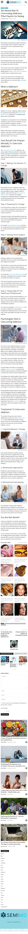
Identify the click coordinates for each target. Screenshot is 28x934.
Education (3, 872)
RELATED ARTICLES (6, 654)
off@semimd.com (17, 922)
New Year (3, 890)
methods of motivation (10, 369)
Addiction (7, 623)
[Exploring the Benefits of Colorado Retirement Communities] (14, 806)
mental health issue (19, 307)
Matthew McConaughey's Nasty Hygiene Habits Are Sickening (20, 600)
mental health (22, 623)
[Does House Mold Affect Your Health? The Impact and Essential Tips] (14, 832)
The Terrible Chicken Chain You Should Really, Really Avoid (7, 600)
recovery (3, 624)
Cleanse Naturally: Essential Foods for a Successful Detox (14, 739)
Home (2, 5)
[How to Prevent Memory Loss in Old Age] (23, 659)
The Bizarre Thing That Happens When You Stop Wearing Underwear (6, 561)
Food (2, 876)
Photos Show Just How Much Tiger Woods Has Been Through (20, 580)
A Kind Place (16, 401)
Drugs (16, 623)
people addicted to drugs (14, 225)
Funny (2, 879)
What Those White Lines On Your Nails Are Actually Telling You (7, 580)
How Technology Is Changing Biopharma (5, 663)
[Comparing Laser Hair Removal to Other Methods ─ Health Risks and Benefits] (14, 780)
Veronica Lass (5, 18)
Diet (1, 865)
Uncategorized (4, 906)
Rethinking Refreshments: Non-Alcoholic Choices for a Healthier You (13, 765)
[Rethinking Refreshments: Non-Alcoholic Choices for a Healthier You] (14, 754)
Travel (2, 904)
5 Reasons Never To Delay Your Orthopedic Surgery (21, 633)
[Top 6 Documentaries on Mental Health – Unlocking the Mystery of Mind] (14, 659)
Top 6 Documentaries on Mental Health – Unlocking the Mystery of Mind (14, 664)
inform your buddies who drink (16, 274)
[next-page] (15, 669)
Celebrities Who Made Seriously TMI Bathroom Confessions (20, 619)
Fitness (2, 874)
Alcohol (12, 623)
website (22, 80)
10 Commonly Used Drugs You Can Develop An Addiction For (6, 634)
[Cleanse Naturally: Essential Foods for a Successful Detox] (14, 728)
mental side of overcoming (9, 150)
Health (20, 661)
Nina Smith (3, 794)
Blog (11, 661)
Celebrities (3, 863)
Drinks (5, 5)
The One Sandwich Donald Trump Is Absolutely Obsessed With (7, 619)
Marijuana (3, 888)
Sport (2, 897)
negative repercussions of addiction (18, 71)
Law (2, 886)
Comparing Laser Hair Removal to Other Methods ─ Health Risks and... (14, 791)
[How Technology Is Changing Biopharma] (5, 659)
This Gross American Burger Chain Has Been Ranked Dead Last (21, 561)
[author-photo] (14, 644)
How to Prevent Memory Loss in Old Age (22, 663)
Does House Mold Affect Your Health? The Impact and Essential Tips (13, 843)
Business (3, 858)
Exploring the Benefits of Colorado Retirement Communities (12, 817)
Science (2, 661)
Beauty (2, 853)
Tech (2, 899)
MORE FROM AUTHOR (21, 654)
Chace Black (3, 742)
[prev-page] (13, 669)
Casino (2, 860)
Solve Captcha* (4, 708)
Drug (7, 8)
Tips (2, 902)
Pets (2, 893)
